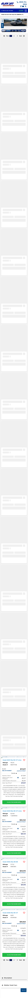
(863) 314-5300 (23, 3)
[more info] (14, 757)
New (2, 20)
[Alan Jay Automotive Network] (8, 6)
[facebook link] (21, 6)
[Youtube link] (23, 6)
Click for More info (14, 802)
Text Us (24, 990)
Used (2, 25)
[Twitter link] (26, 6)
